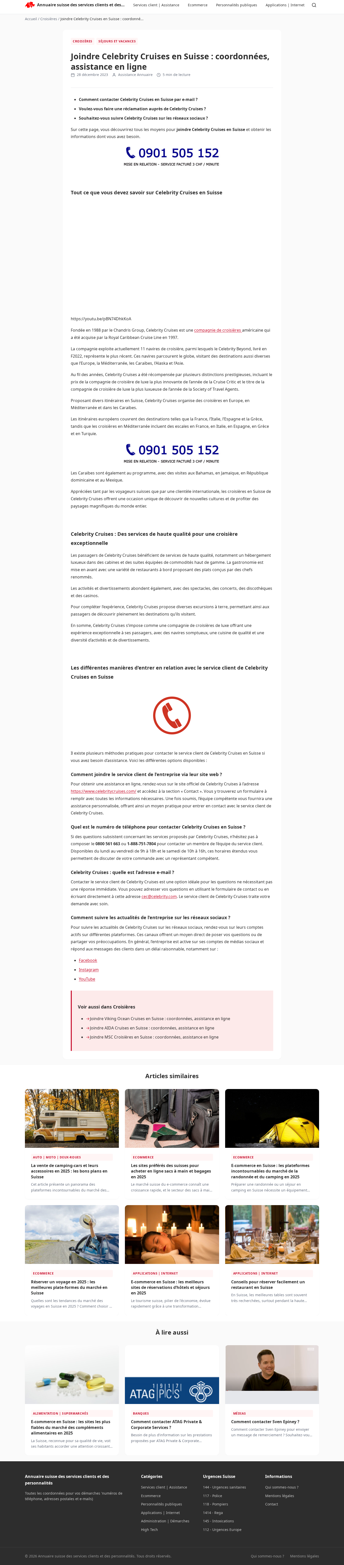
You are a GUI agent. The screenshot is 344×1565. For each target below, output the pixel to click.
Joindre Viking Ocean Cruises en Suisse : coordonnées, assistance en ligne (160, 1018)
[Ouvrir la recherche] (314, 5)
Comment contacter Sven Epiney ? (265, 1421)
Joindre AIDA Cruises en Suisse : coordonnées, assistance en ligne (152, 1028)
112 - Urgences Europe (222, 1529)
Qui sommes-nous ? (281, 1487)
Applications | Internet (285, 5)
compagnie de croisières (218, 330)
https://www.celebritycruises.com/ (103, 791)
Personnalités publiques (236, 5)
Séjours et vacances (117, 41)
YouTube (87, 979)
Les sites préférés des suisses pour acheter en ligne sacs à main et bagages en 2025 (171, 1171)
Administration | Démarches (165, 1521)
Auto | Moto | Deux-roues (57, 1157)
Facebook (88, 960)
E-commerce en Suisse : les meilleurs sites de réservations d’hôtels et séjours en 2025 (170, 1287)
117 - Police (212, 1495)
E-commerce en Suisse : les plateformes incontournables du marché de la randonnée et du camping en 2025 (270, 1171)
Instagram (89, 969)
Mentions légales (279, 1495)
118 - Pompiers (215, 1504)
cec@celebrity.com (159, 896)
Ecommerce (198, 5)
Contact (271, 1504)
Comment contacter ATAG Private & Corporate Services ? (166, 1424)
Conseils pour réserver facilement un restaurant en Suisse (268, 1284)
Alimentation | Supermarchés (60, 1413)
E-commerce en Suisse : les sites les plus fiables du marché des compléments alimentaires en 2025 (70, 1427)
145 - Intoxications (218, 1521)
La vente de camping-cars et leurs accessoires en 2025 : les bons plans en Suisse (69, 1171)
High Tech (149, 1529)
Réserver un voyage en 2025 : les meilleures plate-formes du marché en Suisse (69, 1287)
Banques (141, 1413)
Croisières (48, 18)
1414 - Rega (213, 1512)
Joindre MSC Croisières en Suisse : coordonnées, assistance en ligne (154, 1037)
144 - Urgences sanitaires (224, 1487)
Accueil (31, 18)
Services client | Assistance (156, 5)
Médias (239, 1413)
